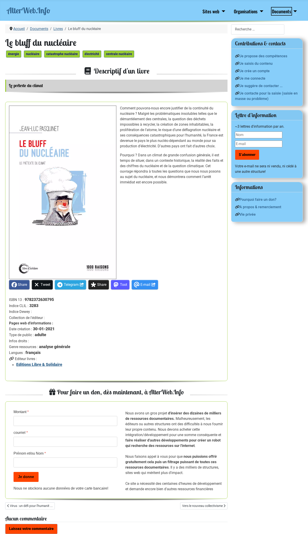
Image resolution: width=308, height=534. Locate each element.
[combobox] (257, 29)
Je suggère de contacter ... (261, 86)
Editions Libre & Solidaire (39, 364)
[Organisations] (261, 11)
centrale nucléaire (119, 54)
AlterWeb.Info (28, 10)
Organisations (245, 11)
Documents (281, 11)
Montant (21, 412)
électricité (92, 54)
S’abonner (247, 155)
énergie (13, 54)
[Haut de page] (300, 525)
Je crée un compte (254, 71)
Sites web (210, 11)
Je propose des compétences (263, 56)
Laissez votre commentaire (31, 529)
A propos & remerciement (260, 207)
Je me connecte (252, 78)
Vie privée (247, 214)
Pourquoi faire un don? (257, 199)
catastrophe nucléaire (62, 54)
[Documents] (294, 11)
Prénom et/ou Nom (30, 453)
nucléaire (32, 54)
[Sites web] (222, 11)
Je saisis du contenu (256, 63)
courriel (21, 433)
